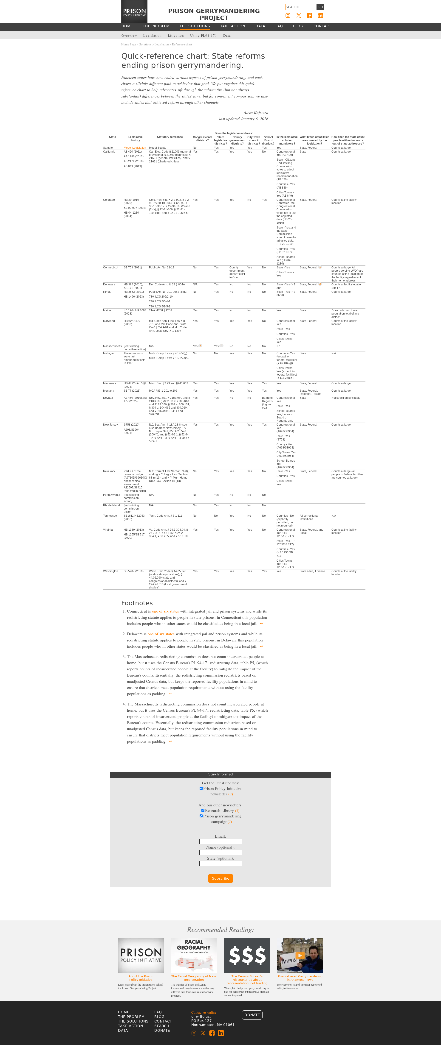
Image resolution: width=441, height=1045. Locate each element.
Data (123, 1030)
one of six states (165, 611)
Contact (163, 1021)
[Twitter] (299, 15)
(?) (230, 794)
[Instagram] (288, 15)
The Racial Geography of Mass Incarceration (194, 978)
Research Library (222, 810)
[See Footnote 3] (200, 345)
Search (161, 1026)
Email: (220, 836)
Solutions (145, 44)
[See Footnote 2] (320, 284)
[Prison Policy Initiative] (134, 11)
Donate (162, 1030)
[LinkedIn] (320, 15)
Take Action (130, 1026)
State (220, 858)
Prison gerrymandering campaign (222, 818)
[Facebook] (309, 15)
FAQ (158, 1012)
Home (123, 1012)
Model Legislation (135, 147)
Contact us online (203, 1012)
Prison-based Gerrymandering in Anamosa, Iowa (300, 978)
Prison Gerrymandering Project (214, 14)
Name (220, 847)
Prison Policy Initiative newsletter (222, 791)
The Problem (131, 1017)
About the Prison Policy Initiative (141, 978)
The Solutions (133, 1021)
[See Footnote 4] (221, 345)
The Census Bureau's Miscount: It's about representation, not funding (247, 980)
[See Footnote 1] (320, 267)
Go (320, 7)
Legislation (162, 44)
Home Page (128, 44)
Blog (159, 1017)
